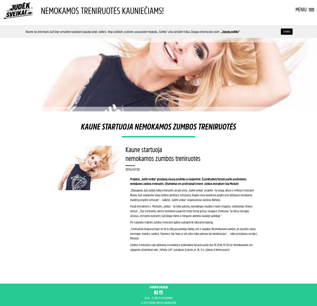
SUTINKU (286, 31)
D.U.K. (147, 298)
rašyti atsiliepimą (163, 298)
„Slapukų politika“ (230, 31)
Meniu (302, 9)
